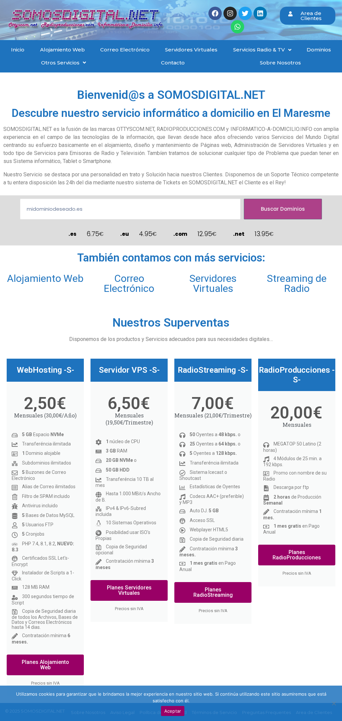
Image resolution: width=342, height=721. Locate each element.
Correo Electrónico (129, 283)
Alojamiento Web (45, 278)
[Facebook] (215, 13)
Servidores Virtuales (212, 283)
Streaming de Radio (297, 283)
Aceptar (172, 711)
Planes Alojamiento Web (45, 665)
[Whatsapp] (237, 26)
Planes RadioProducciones (297, 555)
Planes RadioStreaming (213, 592)
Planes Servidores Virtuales (129, 590)
